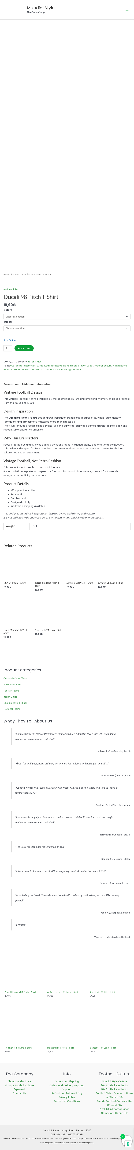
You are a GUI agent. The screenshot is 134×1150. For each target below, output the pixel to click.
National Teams (11, 708)
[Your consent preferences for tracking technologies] (128, 1144)
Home (6, 274)
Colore (7, 310)
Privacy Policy (67, 1097)
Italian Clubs (19, 274)
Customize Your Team (15, 678)
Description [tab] (10, 384)
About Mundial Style (19, 1081)
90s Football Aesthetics (115, 1089)
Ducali (90, 365)
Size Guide (9, 340)
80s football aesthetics (23, 365)
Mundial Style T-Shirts (15, 702)
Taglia (7, 321)
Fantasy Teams (11, 690)
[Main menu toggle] (127, 9)
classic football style (74, 365)
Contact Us (19, 1093)
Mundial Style (41, 8)
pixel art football (30, 369)
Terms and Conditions (67, 1101)
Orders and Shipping (67, 1081)
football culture (103, 365)
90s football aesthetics (49, 365)
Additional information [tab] (36, 384)
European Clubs (12, 684)
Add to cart (24, 348)
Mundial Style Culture (114, 1081)
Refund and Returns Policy (67, 1093)
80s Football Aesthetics (115, 1085)
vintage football (72, 369)
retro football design (51, 369)
